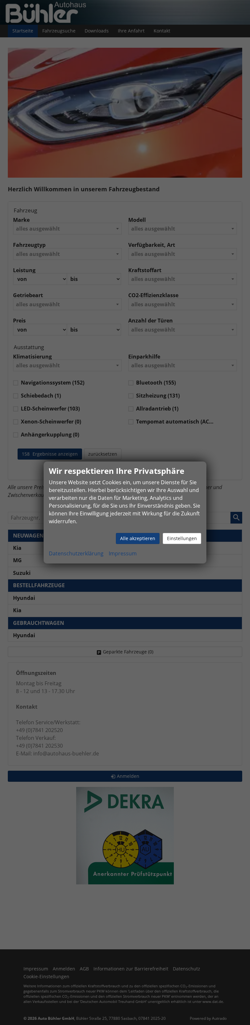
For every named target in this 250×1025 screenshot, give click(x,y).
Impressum (123, 553)
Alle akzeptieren (137, 538)
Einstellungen (182, 538)
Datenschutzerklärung (76, 553)
